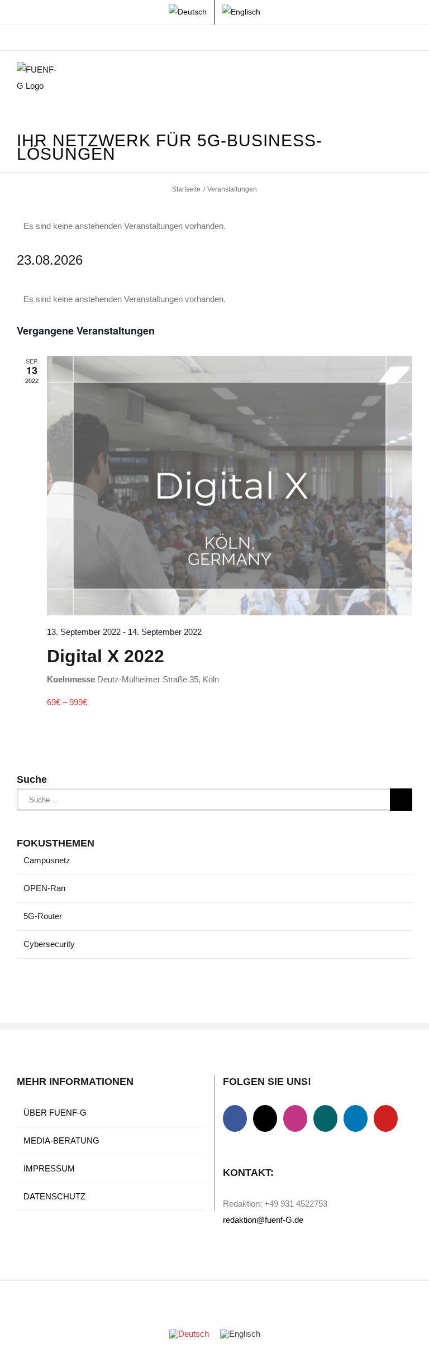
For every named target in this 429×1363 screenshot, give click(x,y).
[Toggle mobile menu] (407, 79)
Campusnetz (46, 860)
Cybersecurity (49, 944)
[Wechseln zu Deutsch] (189, 1333)
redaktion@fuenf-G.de (263, 1220)
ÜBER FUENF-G (55, 1112)
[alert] (214, 226)
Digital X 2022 (105, 656)
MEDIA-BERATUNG (61, 1140)
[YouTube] (386, 1118)
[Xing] (325, 1118)
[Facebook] (235, 1118)
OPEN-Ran (44, 888)
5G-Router (42, 916)
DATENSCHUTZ (54, 1196)
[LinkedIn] (356, 1118)
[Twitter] (265, 1118)
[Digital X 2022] (229, 485)
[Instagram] (295, 1118)
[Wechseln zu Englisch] (241, 12)
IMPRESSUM (49, 1168)
